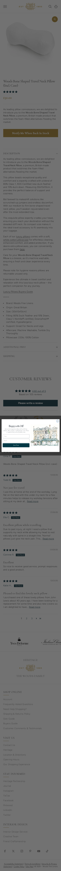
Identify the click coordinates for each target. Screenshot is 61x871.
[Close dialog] (57, 421)
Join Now (16, 445)
